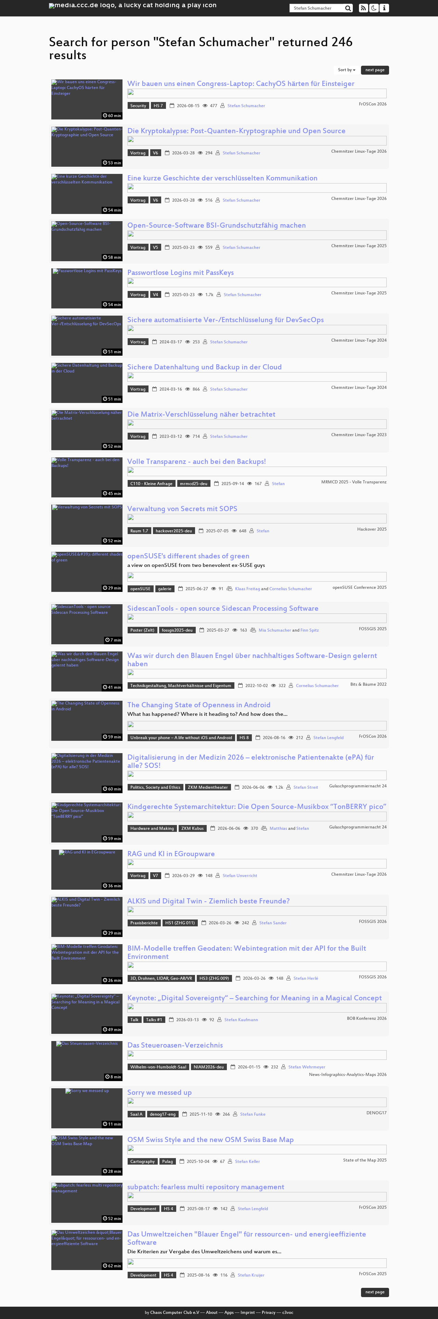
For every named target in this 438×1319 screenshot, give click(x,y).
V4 (155, 295)
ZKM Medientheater (208, 787)
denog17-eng (163, 1114)
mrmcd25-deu (193, 484)
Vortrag (137, 153)
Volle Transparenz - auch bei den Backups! (196, 462)
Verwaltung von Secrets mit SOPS (182, 509)
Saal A (136, 1114)
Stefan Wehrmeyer (306, 1067)
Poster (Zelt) (142, 630)
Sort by (345, 70)
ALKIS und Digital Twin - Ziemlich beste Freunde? (208, 902)
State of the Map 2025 (365, 1160)
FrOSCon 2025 (373, 1207)
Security (138, 106)
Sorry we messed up (159, 1093)
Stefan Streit (306, 787)
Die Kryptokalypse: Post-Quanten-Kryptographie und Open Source (236, 131)
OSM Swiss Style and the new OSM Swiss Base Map (210, 1140)
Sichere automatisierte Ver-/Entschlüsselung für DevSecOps (225, 320)
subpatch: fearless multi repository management (205, 1187)
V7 (155, 876)
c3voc (287, 1312)
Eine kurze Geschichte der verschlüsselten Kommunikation (222, 179)
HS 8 (244, 738)
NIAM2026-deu (209, 1067)
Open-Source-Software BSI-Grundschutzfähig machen (216, 226)
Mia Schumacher (275, 630)
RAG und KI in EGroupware (171, 854)
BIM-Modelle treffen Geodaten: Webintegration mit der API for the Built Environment (246, 953)
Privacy (268, 1312)
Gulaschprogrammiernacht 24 (358, 786)
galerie (164, 589)
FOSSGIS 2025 (373, 629)
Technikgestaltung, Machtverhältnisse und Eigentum (180, 686)
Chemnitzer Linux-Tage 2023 (359, 435)
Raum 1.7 (139, 531)
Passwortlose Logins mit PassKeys (180, 273)
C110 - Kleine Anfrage (151, 484)
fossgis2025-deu (177, 630)
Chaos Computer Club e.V (174, 1312)
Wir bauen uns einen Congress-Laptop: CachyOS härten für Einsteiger (241, 84)
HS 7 (158, 106)
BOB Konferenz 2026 (367, 1018)
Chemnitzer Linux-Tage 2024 (359, 340)
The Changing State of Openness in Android (199, 705)
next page (375, 70)
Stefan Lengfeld (328, 738)
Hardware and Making (152, 828)
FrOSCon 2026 (373, 104)
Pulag (167, 1161)
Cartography (142, 1161)
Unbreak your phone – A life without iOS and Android (181, 738)
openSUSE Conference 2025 (360, 587)
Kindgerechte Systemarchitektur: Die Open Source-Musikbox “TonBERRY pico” (256, 807)
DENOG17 (376, 1113)
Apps (229, 1312)
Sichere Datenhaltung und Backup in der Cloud (204, 368)
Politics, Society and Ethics (155, 787)
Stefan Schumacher (246, 106)
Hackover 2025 (372, 529)
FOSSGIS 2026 (373, 922)
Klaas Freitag (247, 589)
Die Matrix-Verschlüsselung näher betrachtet (201, 415)
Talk (134, 1020)
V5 (155, 247)
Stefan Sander (273, 923)
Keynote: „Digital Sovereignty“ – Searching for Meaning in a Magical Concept (254, 998)
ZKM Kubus (192, 828)
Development (143, 1209)
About (212, 1312)
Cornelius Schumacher (290, 589)
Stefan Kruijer (251, 1275)
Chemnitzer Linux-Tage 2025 (359, 246)
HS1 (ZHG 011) (180, 923)
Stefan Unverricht (240, 876)
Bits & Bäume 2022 (368, 684)
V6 (155, 153)
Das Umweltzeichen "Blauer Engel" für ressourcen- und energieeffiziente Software (246, 1239)
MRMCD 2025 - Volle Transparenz (354, 482)
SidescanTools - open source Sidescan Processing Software (223, 609)
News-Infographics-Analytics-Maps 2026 (348, 1075)
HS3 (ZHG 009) (214, 978)
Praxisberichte (144, 923)
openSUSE (140, 589)
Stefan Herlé (306, 978)
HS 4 (168, 1209)
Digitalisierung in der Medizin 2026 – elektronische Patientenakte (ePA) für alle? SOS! (250, 762)
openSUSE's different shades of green (188, 557)
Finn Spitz (309, 630)
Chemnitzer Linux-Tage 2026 (359, 151)
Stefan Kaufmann (241, 1020)
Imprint (248, 1312)
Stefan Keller (247, 1161)
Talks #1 (154, 1020)
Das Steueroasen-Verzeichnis (175, 1046)
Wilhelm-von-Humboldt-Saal (158, 1067)
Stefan (278, 484)
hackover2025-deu (174, 531)
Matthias (278, 828)
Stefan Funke (253, 1114)
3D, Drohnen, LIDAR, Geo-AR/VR (161, 978)
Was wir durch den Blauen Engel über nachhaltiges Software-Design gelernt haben (252, 660)
